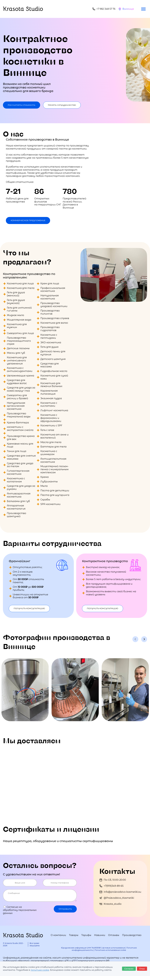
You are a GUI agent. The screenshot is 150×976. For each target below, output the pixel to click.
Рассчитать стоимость (21, 105)
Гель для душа (49, 346)
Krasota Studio (23, 9)
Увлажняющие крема (20, 375)
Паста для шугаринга (54, 495)
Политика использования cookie (110, 950)
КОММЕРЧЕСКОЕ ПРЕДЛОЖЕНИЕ (28, 220)
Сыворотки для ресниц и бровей (17, 397)
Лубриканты (49, 481)
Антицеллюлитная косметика (53, 460)
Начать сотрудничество (62, 105)
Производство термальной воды (18, 415)
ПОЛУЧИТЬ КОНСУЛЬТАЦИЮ (29, 608)
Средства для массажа (49, 365)
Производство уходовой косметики (53, 305)
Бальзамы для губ (18, 501)
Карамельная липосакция (49, 392)
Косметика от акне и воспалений (54, 436)
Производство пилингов (50, 312)
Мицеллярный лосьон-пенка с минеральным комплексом (54, 469)
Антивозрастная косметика (18, 495)
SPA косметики (50, 504)
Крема (44, 477)
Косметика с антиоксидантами (19, 369)
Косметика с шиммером (48, 453)
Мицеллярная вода (19, 319)
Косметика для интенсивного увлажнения (17, 360)
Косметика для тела (20, 288)
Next (144, 639)
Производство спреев (54, 318)
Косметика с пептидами (48, 336)
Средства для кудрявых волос (17, 382)
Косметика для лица (20, 283)
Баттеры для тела (53, 446)
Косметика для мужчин (17, 326)
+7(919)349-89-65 (113, 885)
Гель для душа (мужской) (16, 302)
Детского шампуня (53, 359)
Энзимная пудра (51, 398)
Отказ (142, 968)
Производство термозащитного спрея (19, 340)
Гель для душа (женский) (16, 294)
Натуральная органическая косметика (16, 406)
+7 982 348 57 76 (105, 8)
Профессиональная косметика (52, 290)
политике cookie (40, 970)
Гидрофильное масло (53, 371)
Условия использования (113, 948)
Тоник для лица (16, 451)
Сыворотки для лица (20, 333)
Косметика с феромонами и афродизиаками (50, 418)
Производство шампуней (16, 515)
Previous (135, 639)
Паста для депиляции (54, 490)
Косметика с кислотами (48, 404)
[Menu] (143, 8)
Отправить (65, 909)
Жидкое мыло (15, 315)
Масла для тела (50, 442)
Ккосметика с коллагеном (16, 480)
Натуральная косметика (49, 297)
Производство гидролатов (50, 329)
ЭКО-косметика (50, 342)
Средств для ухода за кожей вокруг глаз (21, 389)
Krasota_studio (112, 904)
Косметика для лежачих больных (51, 385)
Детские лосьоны (18, 348)
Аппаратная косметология (16, 507)
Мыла (44, 486)
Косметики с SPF (51, 425)
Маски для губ (16, 352)
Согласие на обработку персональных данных (19, 910)
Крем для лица (49, 283)
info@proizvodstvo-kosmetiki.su (122, 891)
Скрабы (45, 499)
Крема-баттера (18, 422)
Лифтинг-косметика (54, 410)
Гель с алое (47, 430)
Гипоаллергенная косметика (18, 472)
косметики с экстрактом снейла (20, 428)
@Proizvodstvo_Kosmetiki (119, 897)
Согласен (128, 968)
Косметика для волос (54, 322)
